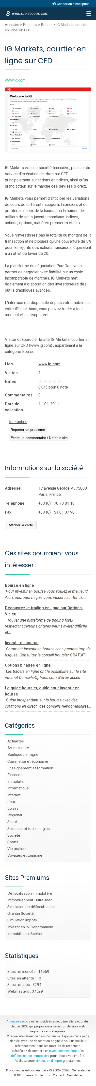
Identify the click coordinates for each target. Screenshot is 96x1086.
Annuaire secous (18, 1021)
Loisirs (12, 808)
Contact (58, 1075)
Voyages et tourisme (24, 855)
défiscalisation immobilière (30, 1056)
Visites (11, 372)
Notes (10, 381)
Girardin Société (20, 913)
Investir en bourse (22, 642)
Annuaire (12, 25)
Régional (14, 815)
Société (13, 835)
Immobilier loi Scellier (25, 934)
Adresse (13, 488)
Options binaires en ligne (28, 665)
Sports (12, 842)
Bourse (46, 25)
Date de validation (14, 407)
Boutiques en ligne (22, 754)
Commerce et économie (27, 761)
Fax (8, 512)
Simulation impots (22, 920)
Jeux (11, 802)
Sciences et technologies (28, 828)
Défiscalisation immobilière (29, 893)
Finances (30, 25)
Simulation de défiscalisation (31, 907)
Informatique (18, 788)
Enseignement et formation (30, 768)
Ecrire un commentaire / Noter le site (39, 438)
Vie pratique (17, 849)
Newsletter (74, 1075)
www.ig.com (49, 364)
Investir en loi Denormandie (30, 927)
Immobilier (16, 781)
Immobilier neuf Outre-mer (29, 900)
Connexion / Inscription (73, 4)
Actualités (15, 741)
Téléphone (15, 503)
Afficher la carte (21, 525)
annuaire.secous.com (30, 13)
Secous (44, 1075)
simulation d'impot (48, 1061)
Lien (9, 364)
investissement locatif (64, 1051)
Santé (12, 822)
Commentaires (18, 395)
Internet (13, 795)
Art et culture (18, 748)
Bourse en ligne (19, 585)
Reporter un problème (28, 430)
